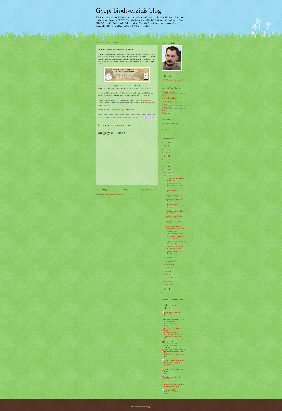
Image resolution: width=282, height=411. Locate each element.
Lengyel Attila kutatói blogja (173, 342)
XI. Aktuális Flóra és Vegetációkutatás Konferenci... (176, 232)
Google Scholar (167, 101)
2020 (166, 153)
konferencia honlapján (117, 110)
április (168, 278)
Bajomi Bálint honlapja (172, 312)
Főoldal (125, 189)
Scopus (164, 110)
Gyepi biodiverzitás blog (128, 10)
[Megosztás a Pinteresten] (153, 117)
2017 (166, 163)
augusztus (169, 264)
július (168, 268)
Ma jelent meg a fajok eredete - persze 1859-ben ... (175, 190)
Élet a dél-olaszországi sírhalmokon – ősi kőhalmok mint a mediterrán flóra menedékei (174, 334)
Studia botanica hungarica (144, 100)
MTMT (164, 95)
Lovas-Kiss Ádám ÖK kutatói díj (174, 355)
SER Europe (165, 129)
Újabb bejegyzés (103, 189)
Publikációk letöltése (168, 92)
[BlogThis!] (147, 117)
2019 (166, 156)
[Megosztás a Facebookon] (151, 117)
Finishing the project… (171, 323)
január (168, 285)
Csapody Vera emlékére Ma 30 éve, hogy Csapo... (175, 242)
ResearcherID (166, 107)
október (168, 257)
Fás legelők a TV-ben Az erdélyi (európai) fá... (175, 179)
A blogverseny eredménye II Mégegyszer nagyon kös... (174, 195)
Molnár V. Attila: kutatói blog (174, 360)
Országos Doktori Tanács (169, 98)
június (168, 271)
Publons (164, 104)
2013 (166, 292)
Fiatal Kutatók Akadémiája (170, 123)
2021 (166, 149)
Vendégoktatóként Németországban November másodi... (175, 206)
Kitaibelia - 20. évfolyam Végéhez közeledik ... (173, 222)
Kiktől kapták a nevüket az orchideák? (172, 363)
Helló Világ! (168, 314)
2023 (166, 142)
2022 (166, 146)
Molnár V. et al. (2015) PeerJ (172, 392)
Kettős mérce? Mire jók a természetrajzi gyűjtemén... (175, 185)
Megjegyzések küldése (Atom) (113, 194)
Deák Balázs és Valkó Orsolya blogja (173, 330)
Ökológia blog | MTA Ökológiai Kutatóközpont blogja (174, 385)
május (168, 274)
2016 (166, 166)
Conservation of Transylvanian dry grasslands (174, 320)
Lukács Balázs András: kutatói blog (174, 352)
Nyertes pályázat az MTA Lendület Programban (171, 344)
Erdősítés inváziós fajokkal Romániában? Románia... (174, 217)
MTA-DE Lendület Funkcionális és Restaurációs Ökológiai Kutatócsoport (173, 81)
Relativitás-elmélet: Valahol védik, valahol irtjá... (174, 237)
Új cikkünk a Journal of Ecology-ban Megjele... (176, 212)
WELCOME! (168, 379)
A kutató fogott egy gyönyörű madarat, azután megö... (175, 247)
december (169, 172)
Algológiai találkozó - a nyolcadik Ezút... (173, 253)
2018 (166, 159)
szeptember (169, 261)
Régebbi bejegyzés (149, 189)
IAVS (163, 126)
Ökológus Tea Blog (170, 390)
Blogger (148, 407)
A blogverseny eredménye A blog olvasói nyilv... (174, 200)
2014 (166, 289)
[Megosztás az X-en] (149, 117)
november (169, 176)
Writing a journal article (172, 377)
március (168, 281)
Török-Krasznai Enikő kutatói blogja (174, 371)
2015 (166, 169)
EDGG (164, 132)
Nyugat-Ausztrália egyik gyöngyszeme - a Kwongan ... (175, 227)
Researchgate (166, 113)
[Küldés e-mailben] (145, 117)
